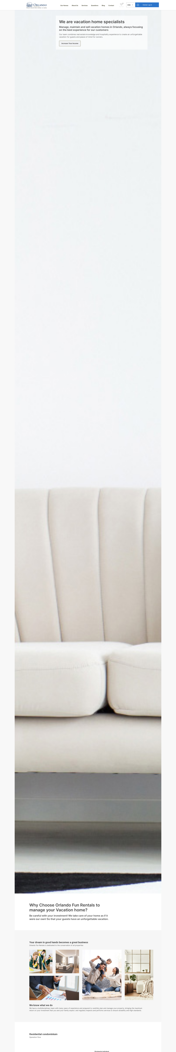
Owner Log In (147, 5)
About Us (75, 5)
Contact (111, 5)
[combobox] (130, 4)
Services (85, 5)
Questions (94, 5)
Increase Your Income (70, 43)
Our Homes (64, 5)
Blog (103, 5)
